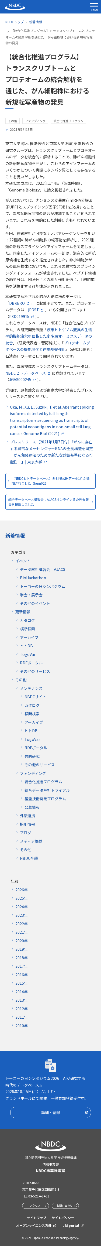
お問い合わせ (65, 1205)
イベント (22, 560)
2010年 (21, 1025)
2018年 (21, 957)
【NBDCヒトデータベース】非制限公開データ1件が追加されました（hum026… (51, 480)
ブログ (25, 832)
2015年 (21, 983)
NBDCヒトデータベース (25, 373)
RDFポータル (31, 662)
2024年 (21, 906)
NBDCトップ (14, 21)
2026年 (21, 889)
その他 (21, 679)
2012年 (21, 1008)
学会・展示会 (31, 594)
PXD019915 (19, 316)
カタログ (27, 620)
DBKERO (17, 303)
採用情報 (27, 824)
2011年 (21, 1017)
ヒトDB (26, 645)
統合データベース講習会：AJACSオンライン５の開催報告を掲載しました (48, 501)
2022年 (21, 923)
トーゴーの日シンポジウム (42, 586)
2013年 (21, 1000)
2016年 (21, 974)
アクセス (35, 1205)
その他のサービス (35, 671)
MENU (94, 10)
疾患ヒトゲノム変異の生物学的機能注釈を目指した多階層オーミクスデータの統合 (48, 336)
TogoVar (28, 654)
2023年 (21, 915)
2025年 (21, 898)
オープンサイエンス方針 (33, 1225)
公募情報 (32, 807)
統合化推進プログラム (43, 781)
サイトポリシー (63, 1217)
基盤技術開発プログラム (45, 798)
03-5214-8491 (38, 1196)
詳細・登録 (50, 1112)
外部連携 (27, 815)
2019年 (21, 949)
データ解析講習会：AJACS (42, 569)
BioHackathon (33, 577)
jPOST (33, 309)
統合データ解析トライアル (47, 790)
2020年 (21, 940)
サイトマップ (36, 1217)
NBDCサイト (35, 696)
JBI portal (71, 1225)
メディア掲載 (31, 841)
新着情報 (35, 21)
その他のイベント (35, 603)
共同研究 (32, 756)
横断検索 (27, 628)
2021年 (21, 932)
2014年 (21, 991)
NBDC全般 (29, 858)
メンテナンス (31, 688)
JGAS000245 (20, 379)
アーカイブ (29, 637)
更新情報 (22, 611)
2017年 (21, 966)
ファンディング (33, 773)
